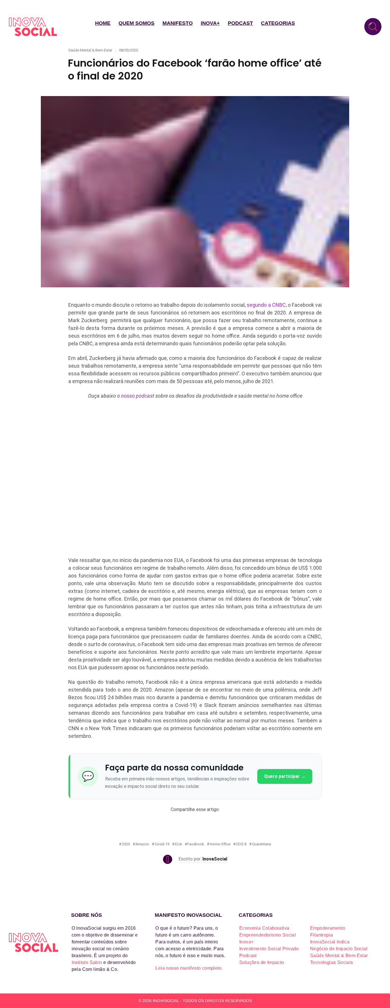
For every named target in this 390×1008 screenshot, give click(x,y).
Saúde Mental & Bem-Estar (90, 50)
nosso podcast (137, 396)
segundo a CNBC (266, 305)
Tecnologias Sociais (331, 962)
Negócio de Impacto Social (338, 948)
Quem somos (136, 23)
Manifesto (177, 23)
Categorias (278, 23)
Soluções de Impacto (261, 962)
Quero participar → (284, 776)
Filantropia (321, 935)
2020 (126, 844)
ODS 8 (241, 844)
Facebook (195, 844)
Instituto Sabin (87, 962)
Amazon (142, 844)
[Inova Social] (33, 26)
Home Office (220, 844)
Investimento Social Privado (269, 948)
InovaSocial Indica (329, 941)
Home (102, 23)
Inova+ (210, 23)
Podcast (240, 23)
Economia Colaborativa (264, 928)
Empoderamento (327, 928)
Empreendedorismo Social (267, 935)
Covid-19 (162, 844)
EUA (178, 844)
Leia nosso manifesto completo (188, 968)
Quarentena (261, 844)
